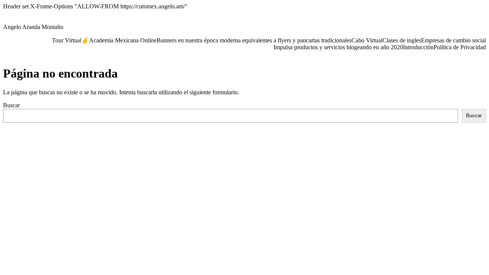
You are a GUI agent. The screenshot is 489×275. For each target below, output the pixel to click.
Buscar (11, 105)
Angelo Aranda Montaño (33, 27)
